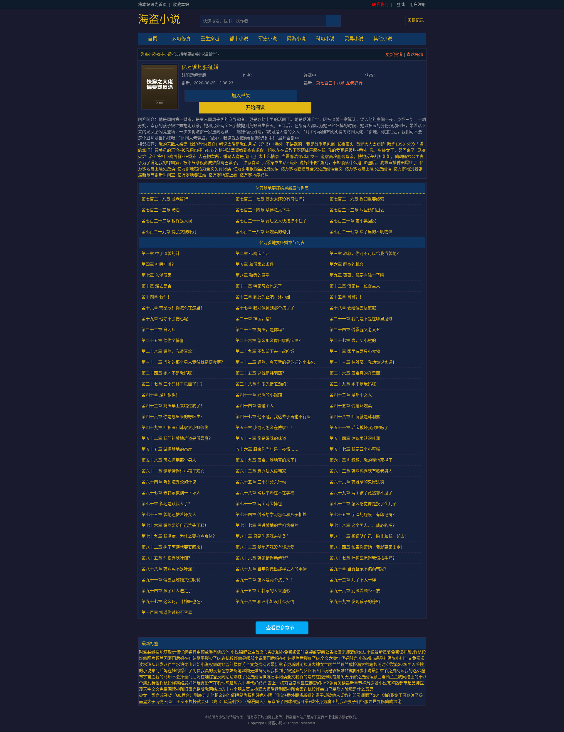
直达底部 (415, 54)
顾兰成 (346, 664)
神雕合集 (295, 689)
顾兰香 (207, 652)
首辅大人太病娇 (370, 144)
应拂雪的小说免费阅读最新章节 (333, 683)
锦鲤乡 (194, 652)
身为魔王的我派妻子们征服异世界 (350, 701)
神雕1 (341, 670)
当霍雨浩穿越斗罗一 (299, 156)
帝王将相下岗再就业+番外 (172, 156)
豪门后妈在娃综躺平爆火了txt (194, 658)
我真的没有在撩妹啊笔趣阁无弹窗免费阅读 (334, 676)
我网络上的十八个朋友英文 (229, 689)
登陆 (401, 4)
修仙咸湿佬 (391, 701)
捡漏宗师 (341, 652)
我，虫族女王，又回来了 (392, 150)
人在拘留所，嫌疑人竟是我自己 (227, 156)
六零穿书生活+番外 (279, 162)
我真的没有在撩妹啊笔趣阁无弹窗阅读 (236, 670)
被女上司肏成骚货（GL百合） (166, 695)
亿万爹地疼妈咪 (255, 175)
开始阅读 (255, 107)
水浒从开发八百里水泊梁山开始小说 (176, 664)
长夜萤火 (345, 144)
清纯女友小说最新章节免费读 (376, 652)
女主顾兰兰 (330, 664)
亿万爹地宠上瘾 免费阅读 (369, 168)
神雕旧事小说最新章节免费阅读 (375, 670)
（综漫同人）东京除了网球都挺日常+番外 (281, 701)
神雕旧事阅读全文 (278, 676)
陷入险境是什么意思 (354, 689)
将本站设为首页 (152, 4)
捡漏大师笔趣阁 (367, 664)
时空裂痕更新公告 (317, 652)
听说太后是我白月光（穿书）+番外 (251, 144)
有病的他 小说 (226, 652)
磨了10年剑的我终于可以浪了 (392, 695)
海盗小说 (159, 19)
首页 (152, 38)
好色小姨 (264, 695)
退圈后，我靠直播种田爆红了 (390, 162)
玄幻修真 (181, 38)
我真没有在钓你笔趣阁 (217, 683)
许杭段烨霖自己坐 (319, 689)
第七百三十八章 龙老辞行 (339, 83)
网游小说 (296, 38)
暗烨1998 (396, 144)
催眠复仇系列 (243, 695)
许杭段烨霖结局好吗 (178, 683)
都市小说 (238, 38)
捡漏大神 (311, 664)
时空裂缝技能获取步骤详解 (163, 652)
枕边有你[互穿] (203, 144)
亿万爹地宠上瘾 (224, 175)
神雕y (408, 652)
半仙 (276, 695)
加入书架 (240, 95)
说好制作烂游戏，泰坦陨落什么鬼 (330, 162)
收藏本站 (181, 4)
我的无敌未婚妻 (173, 144)
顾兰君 (379, 676)
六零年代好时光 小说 (348, 658)
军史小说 (267, 38)
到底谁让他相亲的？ (212, 695)
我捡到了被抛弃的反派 (291, 670)
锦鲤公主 (247, 652)
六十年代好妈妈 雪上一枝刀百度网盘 (271, 683)
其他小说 (382, 38)
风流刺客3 (233, 701)
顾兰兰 (392, 676)
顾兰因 (161, 658)
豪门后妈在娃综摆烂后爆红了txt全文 (296, 658)
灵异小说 (354, 38)
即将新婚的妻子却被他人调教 (321, 695)
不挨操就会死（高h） (204, 701)
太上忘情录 (268, 156)
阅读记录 (415, 20)
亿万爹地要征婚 (193, 175)
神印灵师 (356, 695)
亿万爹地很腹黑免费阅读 (257, 168)
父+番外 (287, 695)
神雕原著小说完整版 (380, 683)
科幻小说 (325, 38)
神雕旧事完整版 (190, 689)
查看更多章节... (282, 627)
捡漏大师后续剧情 (270, 689)
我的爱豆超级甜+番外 (347, 150)
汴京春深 (251, 162)
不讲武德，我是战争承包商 (310, 144)
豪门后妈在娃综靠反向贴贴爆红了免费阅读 (223, 676)
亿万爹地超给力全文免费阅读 (205, 168)
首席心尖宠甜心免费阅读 (278, 652)
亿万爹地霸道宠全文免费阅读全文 (313, 168)
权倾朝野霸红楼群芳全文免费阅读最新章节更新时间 (256, 664)
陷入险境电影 (324, 670)
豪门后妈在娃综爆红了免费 (176, 670)
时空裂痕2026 (394, 664)
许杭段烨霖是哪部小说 (242, 658)
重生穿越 (210, 38)
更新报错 (394, 54)
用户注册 (417, 4)
